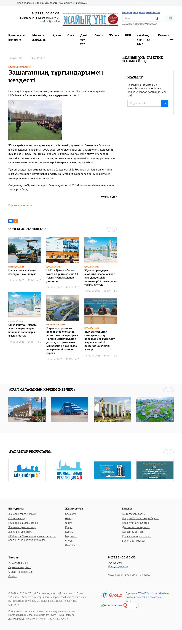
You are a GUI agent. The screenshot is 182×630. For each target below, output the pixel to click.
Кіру (141, 3)
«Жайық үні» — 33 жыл (143, 40)
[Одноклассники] (15, 221)
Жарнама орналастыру (22, 527)
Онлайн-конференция (20, 571)
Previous (108, 229)
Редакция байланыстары (23, 522)
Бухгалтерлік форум (133, 514)
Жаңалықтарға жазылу (22, 514)
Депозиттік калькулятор (136, 527)
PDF (128, 35)
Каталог (164, 35)
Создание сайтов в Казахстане (144, 597)
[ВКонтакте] (10, 221)
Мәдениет (71, 536)
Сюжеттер (71, 545)
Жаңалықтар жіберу (20, 531)
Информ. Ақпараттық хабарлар (140, 518)
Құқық (69, 527)
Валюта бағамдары (133, 540)
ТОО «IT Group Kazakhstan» (153, 593)
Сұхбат (12, 576)
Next (114, 229)
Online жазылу (16, 518)
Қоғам (56, 35)
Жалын (114, 35)
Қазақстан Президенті (145, 24)
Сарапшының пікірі (19, 567)
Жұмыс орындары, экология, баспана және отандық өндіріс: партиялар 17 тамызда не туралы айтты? (100, 277)
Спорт (98, 35)
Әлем (68, 518)
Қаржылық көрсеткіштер (136, 536)
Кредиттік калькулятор (135, 522)
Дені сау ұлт (83, 40)
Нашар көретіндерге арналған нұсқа (141, 12)
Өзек (70, 35)
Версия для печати (20, 205)
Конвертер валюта (133, 531)
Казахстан (71, 514)
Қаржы (69, 531)
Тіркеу (149, 3)
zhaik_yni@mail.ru (50, 21)
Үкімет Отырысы (18, 562)
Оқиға (68, 522)
